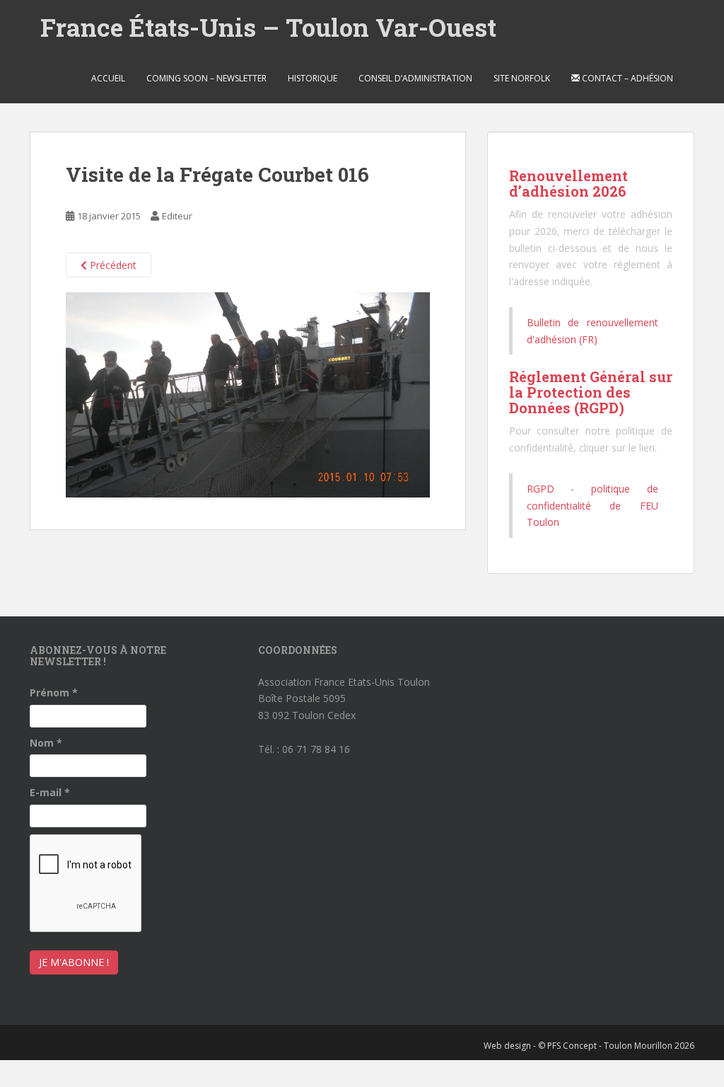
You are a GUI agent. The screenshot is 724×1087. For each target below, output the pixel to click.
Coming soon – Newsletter (206, 78)
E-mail (50, 792)
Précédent (111, 265)
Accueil (108, 78)
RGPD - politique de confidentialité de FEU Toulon (592, 505)
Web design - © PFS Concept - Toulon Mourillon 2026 (589, 1046)
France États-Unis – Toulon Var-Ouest (268, 27)
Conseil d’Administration (415, 78)
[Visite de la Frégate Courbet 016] (248, 394)
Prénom (54, 692)
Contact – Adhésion (626, 78)
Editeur (177, 215)
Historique (312, 78)
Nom (46, 742)
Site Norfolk (522, 78)
